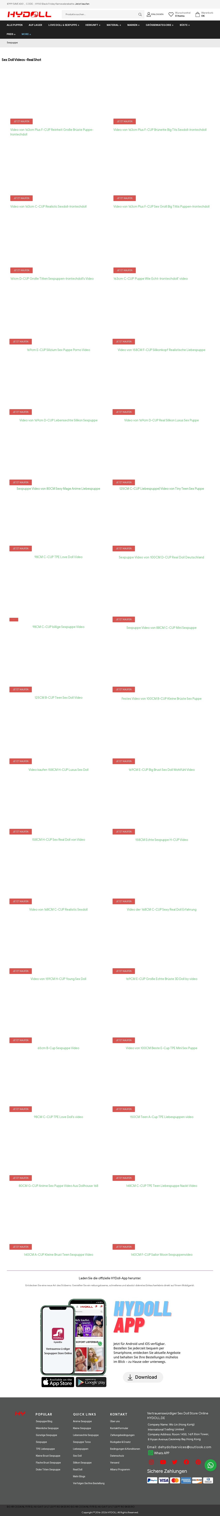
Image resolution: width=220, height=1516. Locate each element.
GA (39, 1506)
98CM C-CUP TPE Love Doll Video (58, 557)
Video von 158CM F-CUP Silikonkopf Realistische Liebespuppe (161, 350)
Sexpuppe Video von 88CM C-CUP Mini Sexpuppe (161, 628)
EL (32, 1506)
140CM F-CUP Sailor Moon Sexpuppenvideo (161, 1255)
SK (62, 1506)
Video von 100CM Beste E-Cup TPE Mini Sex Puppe (161, 1048)
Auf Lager (35, 25)
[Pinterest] (197, 1462)
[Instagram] (151, 1462)
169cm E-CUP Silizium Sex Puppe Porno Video (58, 350)
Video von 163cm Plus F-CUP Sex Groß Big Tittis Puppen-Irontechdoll (161, 206)
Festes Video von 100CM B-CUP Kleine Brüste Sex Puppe (162, 699)
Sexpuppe (12, 42)
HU (35, 1506)
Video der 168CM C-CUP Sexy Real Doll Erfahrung (161, 909)
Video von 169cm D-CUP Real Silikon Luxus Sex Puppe (161, 420)
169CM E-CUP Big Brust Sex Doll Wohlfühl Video (162, 770)
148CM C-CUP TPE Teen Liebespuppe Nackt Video (161, 1186)
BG (8, 1506)
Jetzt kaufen (82, 3)
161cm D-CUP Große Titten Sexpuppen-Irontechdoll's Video (52, 279)
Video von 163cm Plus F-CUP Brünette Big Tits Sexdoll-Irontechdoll (160, 130)
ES (65, 1506)
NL (23, 1506)
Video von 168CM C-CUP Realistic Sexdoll (58, 909)
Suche (139, 14)
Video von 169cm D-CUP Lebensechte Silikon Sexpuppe (58, 420)
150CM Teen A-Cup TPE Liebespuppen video (161, 1117)
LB (51, 1506)
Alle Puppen (15, 25)
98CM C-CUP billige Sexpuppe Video (58, 627)
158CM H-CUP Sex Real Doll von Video (58, 840)
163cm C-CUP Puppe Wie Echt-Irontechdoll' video (150, 279)
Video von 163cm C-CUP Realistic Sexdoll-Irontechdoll (48, 206)
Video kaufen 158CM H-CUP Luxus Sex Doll (59, 770)
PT (54, 1506)
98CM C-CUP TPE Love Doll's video (58, 1117)
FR (29, 1506)
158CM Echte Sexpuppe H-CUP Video (161, 840)
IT (42, 1506)
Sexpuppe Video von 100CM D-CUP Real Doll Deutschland (161, 557)
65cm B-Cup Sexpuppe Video (58, 1048)
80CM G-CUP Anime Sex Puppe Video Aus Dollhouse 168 (58, 1186)
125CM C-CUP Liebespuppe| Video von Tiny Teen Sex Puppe (161, 489)
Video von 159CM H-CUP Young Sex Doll (58, 979)
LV (45, 1506)
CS (16, 1506)
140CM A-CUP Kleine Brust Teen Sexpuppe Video (58, 1255)
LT (48, 1506)
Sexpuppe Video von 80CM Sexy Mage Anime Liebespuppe (58, 489)
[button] (21, 121)
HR (12, 1506)
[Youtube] (162, 1462)
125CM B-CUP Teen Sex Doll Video (58, 698)
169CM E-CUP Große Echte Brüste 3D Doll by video (161, 979)
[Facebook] (186, 1462)
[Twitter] (174, 1462)
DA (19, 1506)
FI (26, 1506)
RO (58, 1506)
